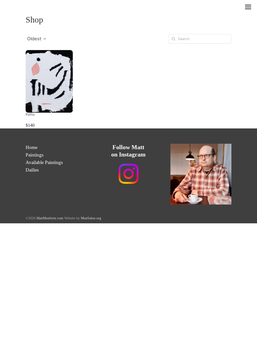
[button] (37, 39)
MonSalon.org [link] (91, 218)
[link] (248, 7)
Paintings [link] (34, 155)
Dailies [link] (32, 170)
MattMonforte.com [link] (50, 218)
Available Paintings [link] (44, 163)
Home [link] (31, 148)
